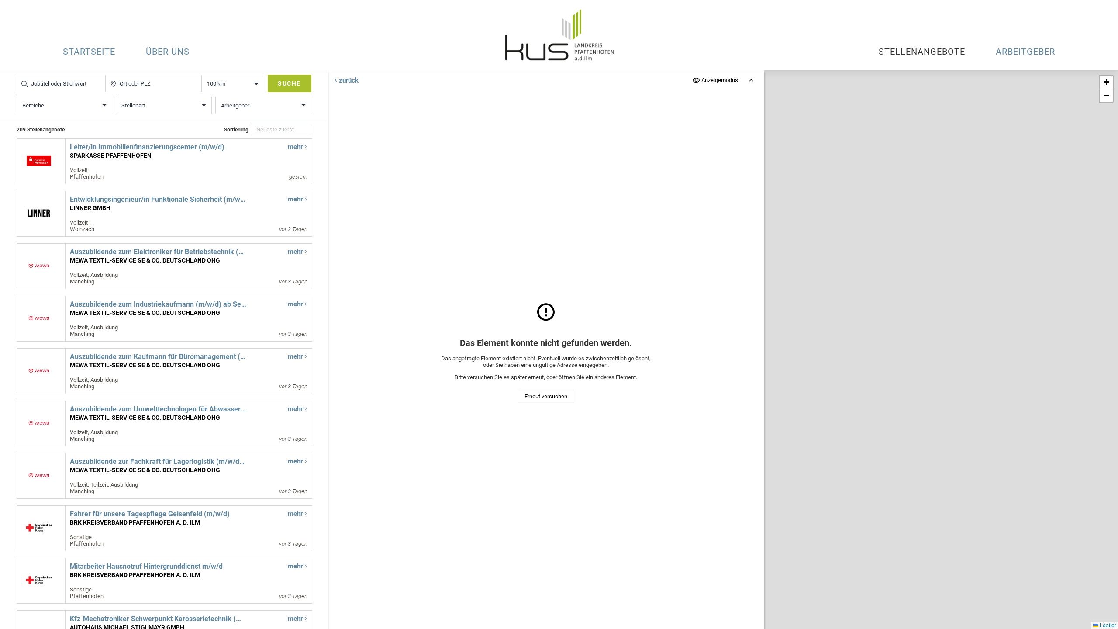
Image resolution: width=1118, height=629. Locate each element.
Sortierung (236, 130)
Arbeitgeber (1025, 51)
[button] (1106, 82)
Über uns (168, 51)
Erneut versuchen (545, 396)
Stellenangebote (922, 51)
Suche (289, 83)
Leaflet (1107, 625)
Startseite (89, 51)
